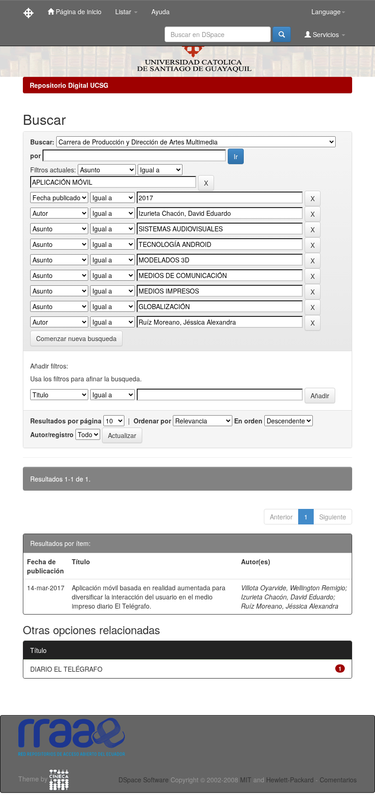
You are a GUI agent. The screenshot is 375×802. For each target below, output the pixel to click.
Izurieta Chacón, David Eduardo (287, 596)
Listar (124, 11)
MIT (246, 779)
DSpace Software (143, 779)
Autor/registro (52, 434)
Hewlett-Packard (290, 779)
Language (326, 11)
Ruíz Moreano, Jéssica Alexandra (289, 605)
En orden (248, 420)
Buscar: (42, 141)
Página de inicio (78, 11)
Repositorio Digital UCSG (69, 85)
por (35, 155)
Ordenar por (152, 420)
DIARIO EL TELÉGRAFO (66, 669)
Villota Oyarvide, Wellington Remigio (293, 587)
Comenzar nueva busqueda (76, 338)
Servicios (326, 34)
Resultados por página (66, 420)
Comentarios (338, 779)
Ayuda (160, 11)
